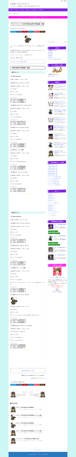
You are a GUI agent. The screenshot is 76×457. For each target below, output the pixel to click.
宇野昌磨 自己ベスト (52, 195)
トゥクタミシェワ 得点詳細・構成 (54, 184)
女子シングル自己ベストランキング (54, 244)
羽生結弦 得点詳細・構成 (52, 164)
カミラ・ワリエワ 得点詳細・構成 (54, 178)
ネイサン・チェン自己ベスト (53, 202)
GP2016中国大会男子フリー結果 (27, 370)
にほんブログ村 (57, 290)
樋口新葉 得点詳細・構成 (52, 174)
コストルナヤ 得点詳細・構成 (53, 183)
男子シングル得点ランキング (53, 231)
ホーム (11, 13)
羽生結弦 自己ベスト (52, 193)
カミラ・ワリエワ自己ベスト (53, 212)
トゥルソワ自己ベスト (52, 213)
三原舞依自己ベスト (51, 210)
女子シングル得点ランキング (53, 242)
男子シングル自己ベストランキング (54, 233)
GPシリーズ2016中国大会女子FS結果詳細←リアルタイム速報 (29, 430)
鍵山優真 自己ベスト (52, 197)
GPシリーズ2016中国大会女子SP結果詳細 (25, 407)
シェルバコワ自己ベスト (52, 215)
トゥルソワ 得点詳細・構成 (53, 179)
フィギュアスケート (41, 378)
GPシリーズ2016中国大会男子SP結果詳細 (25, 423)
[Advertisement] (27, 202)
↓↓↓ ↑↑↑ (57, 277)
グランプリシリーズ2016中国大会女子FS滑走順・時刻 (28, 438)
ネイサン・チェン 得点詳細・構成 (54, 176)
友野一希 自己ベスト (52, 198)
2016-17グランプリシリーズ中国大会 (37, 375)
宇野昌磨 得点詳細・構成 (52, 166)
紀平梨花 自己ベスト (52, 205)
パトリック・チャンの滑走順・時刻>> (19, 61)
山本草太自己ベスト (51, 200)
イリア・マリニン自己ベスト (53, 203)
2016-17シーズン (17, 13)
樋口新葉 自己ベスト (52, 208)
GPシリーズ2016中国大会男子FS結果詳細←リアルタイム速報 (29, 415)
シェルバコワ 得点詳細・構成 (53, 181)
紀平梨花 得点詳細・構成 (52, 171)
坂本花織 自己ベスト (52, 207)
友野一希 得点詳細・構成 (52, 169)
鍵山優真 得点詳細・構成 (52, 168)
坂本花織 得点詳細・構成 (52, 173)
